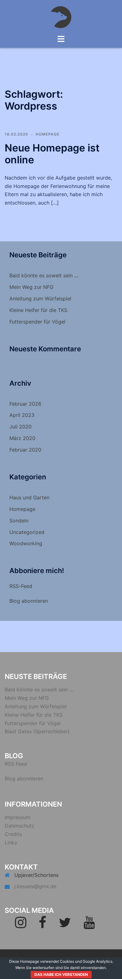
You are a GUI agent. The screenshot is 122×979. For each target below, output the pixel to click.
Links (11, 842)
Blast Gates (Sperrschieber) (37, 731)
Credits (13, 834)
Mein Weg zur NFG (31, 287)
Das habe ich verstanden (61, 974)
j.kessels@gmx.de (35, 886)
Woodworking (25, 543)
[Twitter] (65, 925)
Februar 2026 (25, 404)
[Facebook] (42, 925)
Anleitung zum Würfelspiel (40, 298)
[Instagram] (20, 925)
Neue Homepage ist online (52, 154)
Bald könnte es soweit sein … (43, 275)
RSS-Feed (20, 586)
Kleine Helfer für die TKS (38, 310)
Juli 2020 (20, 426)
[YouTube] (89, 925)
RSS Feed (16, 764)
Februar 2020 (25, 450)
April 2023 (21, 415)
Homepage (47, 134)
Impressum (17, 817)
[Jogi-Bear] (61, 16)
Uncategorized (26, 532)
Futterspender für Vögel (37, 322)
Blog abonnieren (28, 601)
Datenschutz (19, 826)
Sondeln (18, 520)
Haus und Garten (29, 497)
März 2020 (22, 438)
